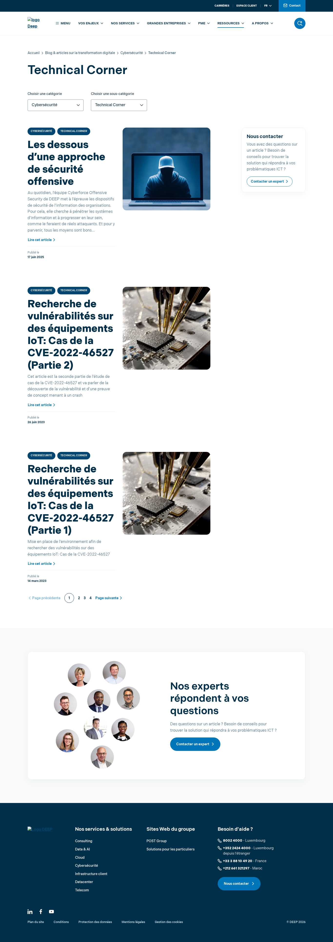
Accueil (34, 53)
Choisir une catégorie (45, 94)
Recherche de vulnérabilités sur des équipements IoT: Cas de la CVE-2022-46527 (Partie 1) (71, 500)
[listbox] (56, 105)
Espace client (246, 5)
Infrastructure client (91, 874)
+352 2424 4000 (237, 848)
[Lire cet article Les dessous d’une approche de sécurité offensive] (166, 169)
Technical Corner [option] (110, 105)
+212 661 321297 (236, 868)
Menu (65, 23)
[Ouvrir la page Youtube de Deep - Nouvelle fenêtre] (51, 911)
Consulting (83, 841)
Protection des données (95, 922)
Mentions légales (133, 922)
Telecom (82, 890)
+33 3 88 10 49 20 (237, 861)
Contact (295, 6)
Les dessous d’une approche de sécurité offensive (66, 163)
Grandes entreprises (166, 23)
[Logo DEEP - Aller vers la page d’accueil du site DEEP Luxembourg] (38, 23)
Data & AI (82, 849)
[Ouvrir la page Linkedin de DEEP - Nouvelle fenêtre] (30, 911)
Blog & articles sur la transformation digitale (80, 53)
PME (201, 23)
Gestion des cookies (169, 922)
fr (265, 5)
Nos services (123, 23)
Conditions (61, 922)
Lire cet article (40, 240)
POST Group (157, 841)
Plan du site (36, 922)
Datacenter (84, 882)
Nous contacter (237, 884)
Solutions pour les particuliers (171, 849)
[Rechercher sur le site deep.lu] (299, 23)
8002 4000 (232, 841)
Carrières (222, 5)
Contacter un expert (267, 181)
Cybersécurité (131, 53)
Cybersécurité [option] (44, 105)
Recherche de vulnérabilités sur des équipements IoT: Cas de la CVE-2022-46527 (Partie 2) (71, 335)
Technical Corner (73, 131)
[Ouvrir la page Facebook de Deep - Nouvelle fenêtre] (40, 911)
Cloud (80, 858)
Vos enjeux (88, 23)
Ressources (228, 23)
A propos (260, 23)
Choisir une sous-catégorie (112, 94)
